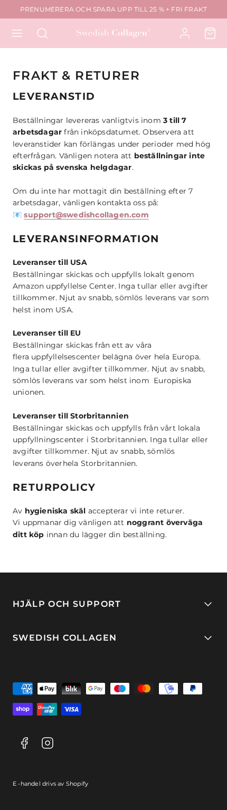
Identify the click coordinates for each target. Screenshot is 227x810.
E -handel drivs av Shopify (50, 783)
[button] (17, 33)
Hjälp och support (67, 604)
